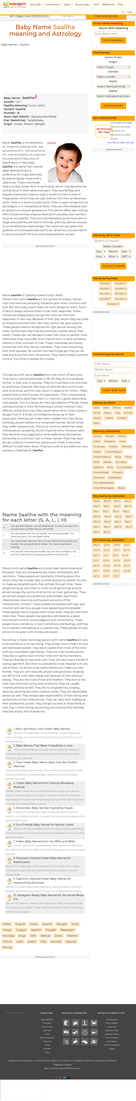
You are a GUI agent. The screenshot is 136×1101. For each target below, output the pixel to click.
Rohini (97, 441)
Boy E (97, 506)
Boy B (107, 501)
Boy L (126, 511)
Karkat (128, 407)
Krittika (122, 436)
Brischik (128, 413)
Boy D (128, 501)
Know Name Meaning (108, 23)
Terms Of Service (42, 1060)
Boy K (116, 511)
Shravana (118, 472)
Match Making (111, 1023)
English (20, 924)
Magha (97, 452)
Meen (97, 423)
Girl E (106, 550)
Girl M (106, 560)
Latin (19, 941)
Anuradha (121, 462)
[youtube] (69, 1077)
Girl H (96, 555)
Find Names (101, 52)
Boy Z (107, 532)
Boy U (97, 527)
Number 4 (120, 288)
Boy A (97, 501)
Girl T (96, 571)
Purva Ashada (124, 467)
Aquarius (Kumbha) (43, 116)
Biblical (45, 935)
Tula (117, 413)
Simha (97, 413)
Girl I (106, 555)
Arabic (32, 941)
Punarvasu (99, 446)
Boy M (97, 516)
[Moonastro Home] (14, 3)
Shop (120, 4)
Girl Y (106, 576)
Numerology (82, 4)
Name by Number (105, 278)
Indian (18, 124)
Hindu (34, 924)
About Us (56, 1060)
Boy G (117, 506)
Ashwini (97, 436)
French (7, 941)
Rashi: (113, 81)
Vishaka (107, 462)
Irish (43, 941)
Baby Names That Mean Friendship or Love (44, 745)
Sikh (33, 935)
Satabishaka (36, 120)
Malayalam (67, 930)
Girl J (115, 555)
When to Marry (111, 1038)
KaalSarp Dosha (112, 1034)
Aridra (122, 441)
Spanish (71, 941)
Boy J (106, 511)
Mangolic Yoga (111, 1030)
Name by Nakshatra (106, 431)
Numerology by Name (108, 354)
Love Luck (111, 1027)
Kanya (107, 413)
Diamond (47, 1041)
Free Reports (52, 4)
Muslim (29, 124)
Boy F (107, 506)
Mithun (117, 407)
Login (129, 12)
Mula (110, 467)
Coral (47, 1034)
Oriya (22, 935)
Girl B (117, 545)
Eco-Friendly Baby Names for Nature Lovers (44, 824)
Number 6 (120, 293)
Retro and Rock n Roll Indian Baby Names (43, 728)
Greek (58, 935)
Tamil (74, 924)
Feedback (79, 1060)
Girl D (96, 550)
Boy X (129, 527)
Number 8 (120, 299)
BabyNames (108, 4)
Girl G (126, 550)
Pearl (47, 1045)
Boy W (118, 527)
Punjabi (51, 930)
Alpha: (113, 91)
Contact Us (67, 1060)
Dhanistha (99, 477)
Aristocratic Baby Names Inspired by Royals (44, 808)
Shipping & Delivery (63, 1064)
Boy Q (97, 521)
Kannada (8, 935)
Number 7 (105, 299)
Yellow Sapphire (47, 1038)
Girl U (106, 571)
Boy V (107, 527)
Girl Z (116, 576)
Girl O (127, 560)
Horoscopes (111, 1019)
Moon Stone (47, 1027)
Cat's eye (47, 1030)
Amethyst (47, 1023)
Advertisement (114, 149)
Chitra (128, 457)
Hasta (118, 457)
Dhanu (97, 418)
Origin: (113, 62)
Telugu (7, 930)
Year (35, 4)
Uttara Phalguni (102, 457)
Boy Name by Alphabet (109, 496)
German (56, 941)
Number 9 (113, 304)
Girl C (127, 545)
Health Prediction (112, 1045)
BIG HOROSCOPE (104, 118)
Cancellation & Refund (105, 1060)
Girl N (117, 560)
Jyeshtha (98, 467)
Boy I (96, 511)
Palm (96, 4)
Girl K (125, 555)
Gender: (113, 71)
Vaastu (67, 4)
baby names (9, 44)
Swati (96, 462)
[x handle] (64, 1077)
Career (112, 1049)
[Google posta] (60, 1077)
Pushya (113, 446)
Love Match (112, 1041)
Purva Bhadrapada (104, 483)
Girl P (96, 565)
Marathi (36, 930)
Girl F (116, 550)
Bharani (110, 436)
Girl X (96, 576)
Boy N (107, 516)
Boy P (129, 516)
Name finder (113, 57)
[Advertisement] (45, 65)
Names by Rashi (104, 402)
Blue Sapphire (47, 1019)
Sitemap (89, 1060)
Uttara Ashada (101, 472)
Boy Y (96, 532)
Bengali (40, 124)
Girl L (96, 560)
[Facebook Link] (56, 1077)
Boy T (128, 521)
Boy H (128, 506)
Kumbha (121, 418)
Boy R (107, 521)
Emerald (47, 1049)
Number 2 (120, 283)
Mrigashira (109, 441)
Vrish (106, 407)
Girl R (117, 565)
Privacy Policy (26, 1060)
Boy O (118, 516)
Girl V (116, 571)
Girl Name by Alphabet (108, 540)
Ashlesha (126, 446)
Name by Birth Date (106, 235)
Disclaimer (13, 1060)
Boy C (117, 501)
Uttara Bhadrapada (104, 488)
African (7, 947)
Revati (121, 488)
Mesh (96, 407)
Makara (109, 418)
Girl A (107, 545)
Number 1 (105, 283)
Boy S (118, 521)
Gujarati (21, 930)
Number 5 (105, 293)
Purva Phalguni (113, 452)
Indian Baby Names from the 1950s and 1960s (45, 841)
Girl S (127, 565)
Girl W (127, 571)
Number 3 (105, 288)
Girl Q (107, 565)
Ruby (47, 1052)
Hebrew (72, 935)
